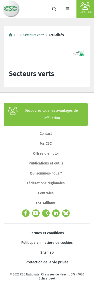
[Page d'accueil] (11, 35)
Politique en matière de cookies (47, 243)
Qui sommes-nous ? (46, 173)
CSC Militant (45, 203)
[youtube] (36, 213)
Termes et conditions (47, 233)
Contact (46, 134)
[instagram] (46, 213)
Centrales (46, 193)
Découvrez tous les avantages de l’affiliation (51, 114)
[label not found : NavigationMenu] (67, 9)
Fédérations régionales (46, 183)
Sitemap (47, 252)
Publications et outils (46, 163)
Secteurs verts (33, 35)
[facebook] (26, 213)
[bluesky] (66, 213)
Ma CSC (46, 143)
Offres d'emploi (46, 153)
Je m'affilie (85, 12)
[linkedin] (56, 213)
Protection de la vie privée (47, 262)
